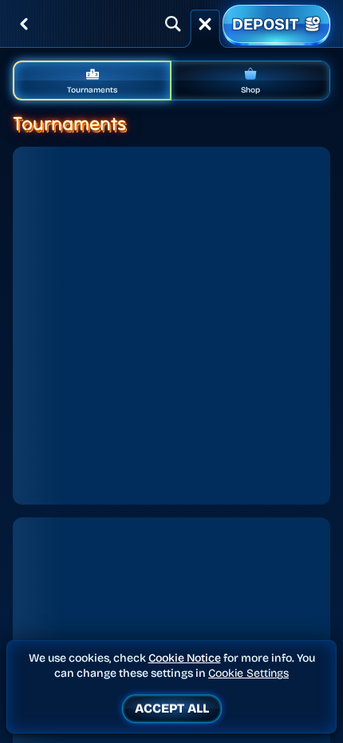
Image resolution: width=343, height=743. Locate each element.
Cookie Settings (248, 673)
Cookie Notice (184, 658)
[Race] (205, 24)
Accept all (172, 708)
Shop (250, 90)
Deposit (265, 23)
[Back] (24, 24)
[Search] (173, 24)
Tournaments (92, 90)
